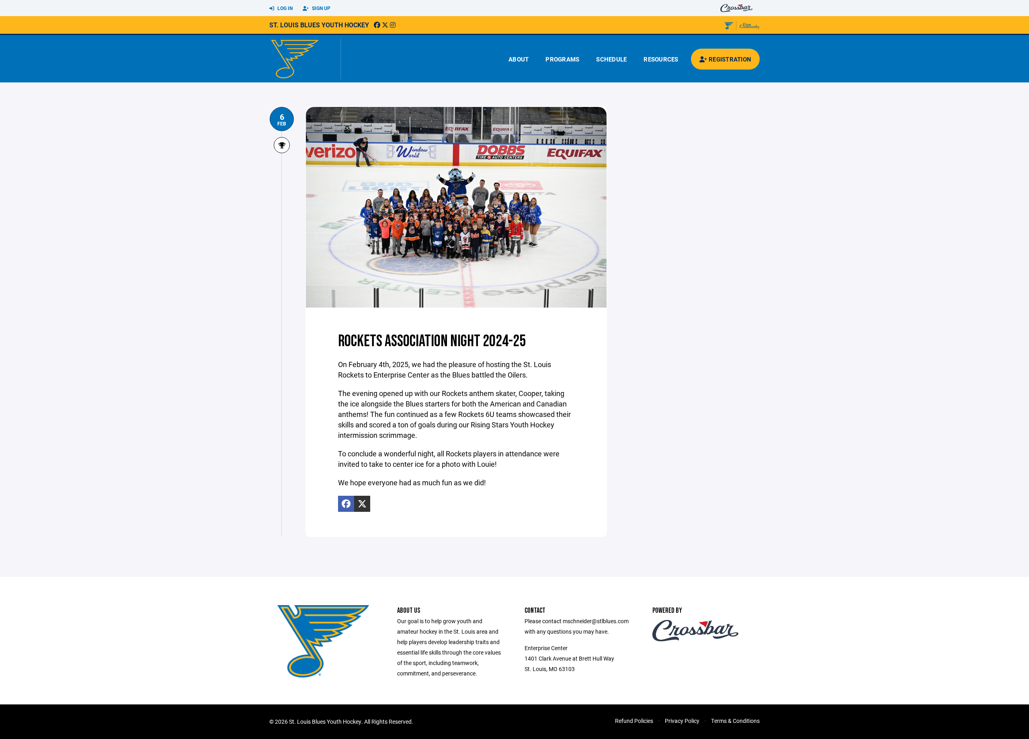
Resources (661, 59)
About (518, 59)
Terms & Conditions (735, 721)
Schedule (611, 59)
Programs (562, 59)
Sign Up (320, 8)
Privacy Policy (682, 721)
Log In (284, 8)
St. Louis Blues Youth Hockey (319, 25)
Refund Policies (634, 721)
